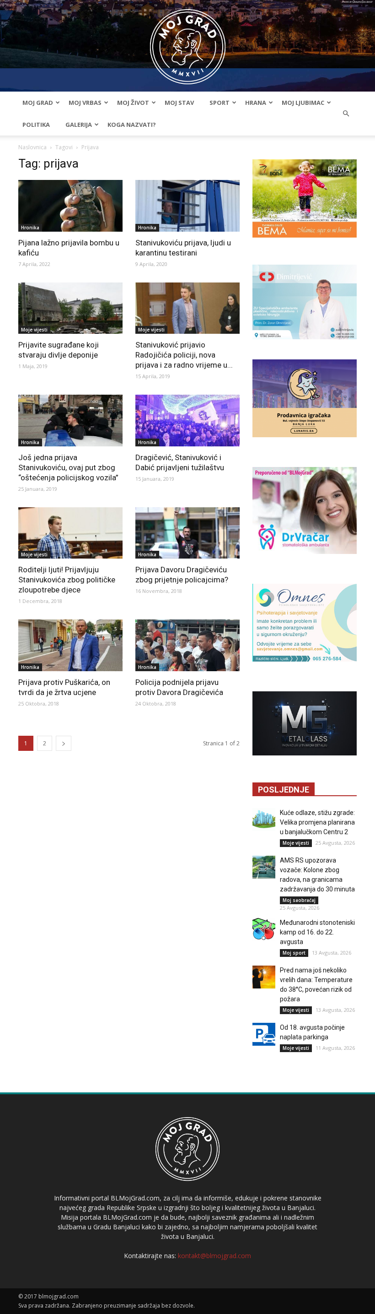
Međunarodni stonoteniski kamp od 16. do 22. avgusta (317, 932)
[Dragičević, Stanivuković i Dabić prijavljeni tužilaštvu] (187, 420)
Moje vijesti (34, 329)
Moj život (133, 102)
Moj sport (294, 953)
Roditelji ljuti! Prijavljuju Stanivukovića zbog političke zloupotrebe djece (66, 579)
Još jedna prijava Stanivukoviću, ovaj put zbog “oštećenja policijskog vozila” (68, 467)
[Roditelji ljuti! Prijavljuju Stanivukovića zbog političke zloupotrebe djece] (70, 533)
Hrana (255, 102)
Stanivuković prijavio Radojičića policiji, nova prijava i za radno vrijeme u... (184, 354)
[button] (346, 114)
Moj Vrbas (85, 102)
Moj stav (179, 102)
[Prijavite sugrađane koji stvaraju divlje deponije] (70, 308)
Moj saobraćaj (299, 900)
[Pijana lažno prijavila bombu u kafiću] (70, 206)
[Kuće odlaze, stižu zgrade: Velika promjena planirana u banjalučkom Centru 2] (263, 819)
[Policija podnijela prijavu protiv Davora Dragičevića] (187, 645)
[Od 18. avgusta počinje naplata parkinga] (263, 1034)
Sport (219, 102)
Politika (36, 124)
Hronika (30, 227)
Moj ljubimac (303, 102)
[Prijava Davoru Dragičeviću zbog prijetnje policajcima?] (187, 533)
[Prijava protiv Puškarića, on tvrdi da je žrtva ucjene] (70, 645)
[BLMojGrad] (187, 42)
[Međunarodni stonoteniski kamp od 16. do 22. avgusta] (263, 929)
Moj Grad (37, 102)
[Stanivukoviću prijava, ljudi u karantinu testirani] (187, 206)
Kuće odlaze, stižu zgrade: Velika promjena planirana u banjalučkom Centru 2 (317, 822)
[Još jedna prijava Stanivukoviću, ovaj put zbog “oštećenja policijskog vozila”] (70, 420)
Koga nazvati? (131, 124)
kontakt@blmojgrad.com (214, 1255)
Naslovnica (32, 147)
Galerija (78, 124)
